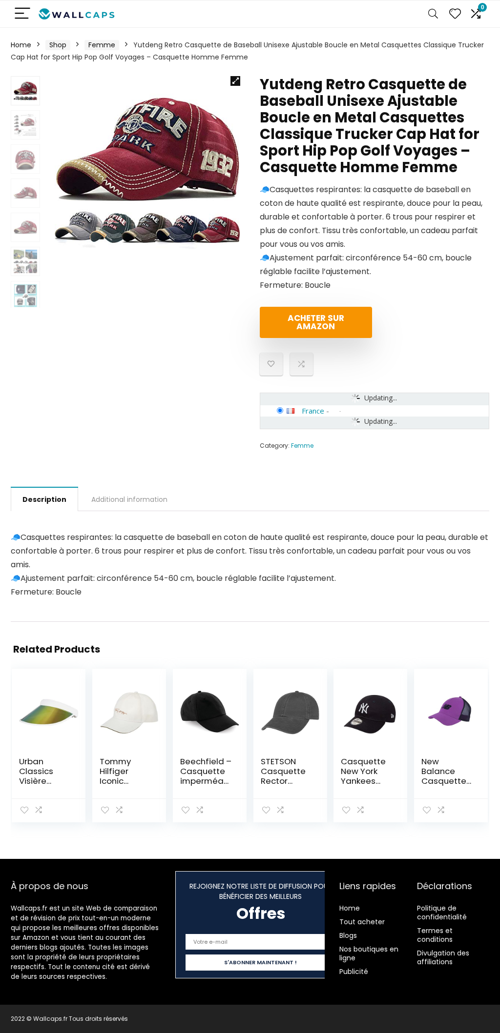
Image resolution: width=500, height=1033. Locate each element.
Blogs (348, 935)
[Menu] (22, 14)
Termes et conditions (435, 935)
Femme (101, 45)
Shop (57, 45)
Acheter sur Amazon (316, 322)
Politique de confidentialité (442, 912)
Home (21, 45)
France (313, 411)
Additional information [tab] (129, 499)
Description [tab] (44, 499)
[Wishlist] (455, 14)
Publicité (353, 971)
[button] (235, 81)
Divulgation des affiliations (443, 957)
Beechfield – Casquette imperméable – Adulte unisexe (205, 780)
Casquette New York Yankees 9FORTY (363, 775)
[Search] (433, 14)
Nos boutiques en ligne (368, 953)
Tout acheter (362, 922)
